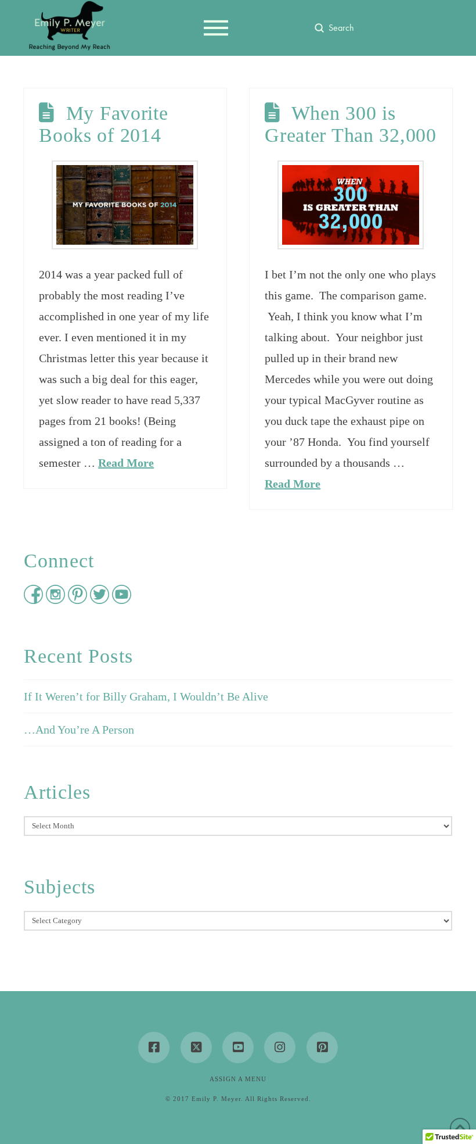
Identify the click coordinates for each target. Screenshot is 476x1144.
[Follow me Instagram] (57, 600)
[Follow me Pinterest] (79, 600)
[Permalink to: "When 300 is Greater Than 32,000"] (350, 205)
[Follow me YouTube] (121, 600)
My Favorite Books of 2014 (103, 123)
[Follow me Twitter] (101, 600)
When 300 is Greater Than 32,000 (351, 123)
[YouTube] (238, 1047)
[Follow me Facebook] (35, 600)
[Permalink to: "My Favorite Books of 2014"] (124, 205)
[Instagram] (279, 1047)
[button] (216, 28)
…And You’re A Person (79, 729)
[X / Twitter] (196, 1047)
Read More (126, 462)
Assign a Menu (238, 1078)
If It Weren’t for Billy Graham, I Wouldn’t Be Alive (146, 696)
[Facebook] (154, 1047)
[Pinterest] (322, 1047)
